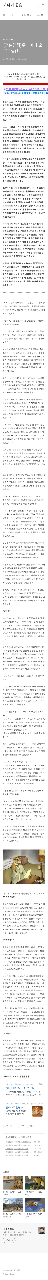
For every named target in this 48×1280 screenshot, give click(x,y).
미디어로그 (26, 15)
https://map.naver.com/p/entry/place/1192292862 (21, 1103)
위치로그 (41, 15)
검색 (37, 5)
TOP (43, 1271)
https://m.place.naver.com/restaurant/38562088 (21, 1084)
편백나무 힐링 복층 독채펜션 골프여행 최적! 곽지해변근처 (15, 1107)
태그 (13, 15)
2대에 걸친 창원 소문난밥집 (20, 1088)
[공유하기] (10, 1126)
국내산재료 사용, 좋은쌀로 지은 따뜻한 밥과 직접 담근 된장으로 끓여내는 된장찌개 (23, 1093)
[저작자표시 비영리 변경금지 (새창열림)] (32, 1126)
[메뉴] (43, 5)
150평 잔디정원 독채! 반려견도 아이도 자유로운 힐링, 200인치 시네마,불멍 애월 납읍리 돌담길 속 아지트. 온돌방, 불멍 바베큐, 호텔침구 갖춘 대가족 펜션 (16, 1112)
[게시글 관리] (14, 1126)
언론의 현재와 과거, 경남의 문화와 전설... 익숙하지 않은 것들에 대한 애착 (18, 1233)
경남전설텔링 (11, 1137)
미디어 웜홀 (12, 5)
